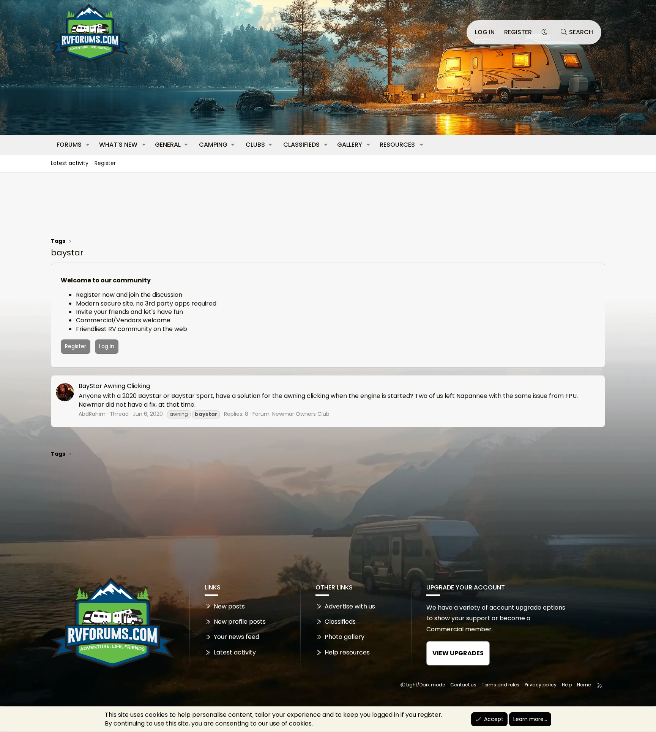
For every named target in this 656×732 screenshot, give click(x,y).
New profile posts (240, 621)
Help (567, 684)
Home (584, 684)
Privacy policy (541, 684)
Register (105, 163)
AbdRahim (92, 414)
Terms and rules (500, 684)
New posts (229, 606)
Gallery (349, 144)
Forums (69, 144)
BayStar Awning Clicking (114, 386)
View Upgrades (458, 653)
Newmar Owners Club (301, 414)
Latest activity (69, 163)
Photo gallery (344, 636)
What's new (118, 144)
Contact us (463, 684)
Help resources (347, 652)
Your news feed (236, 636)
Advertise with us (350, 606)
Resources (397, 144)
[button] (87, 145)
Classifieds (301, 144)
